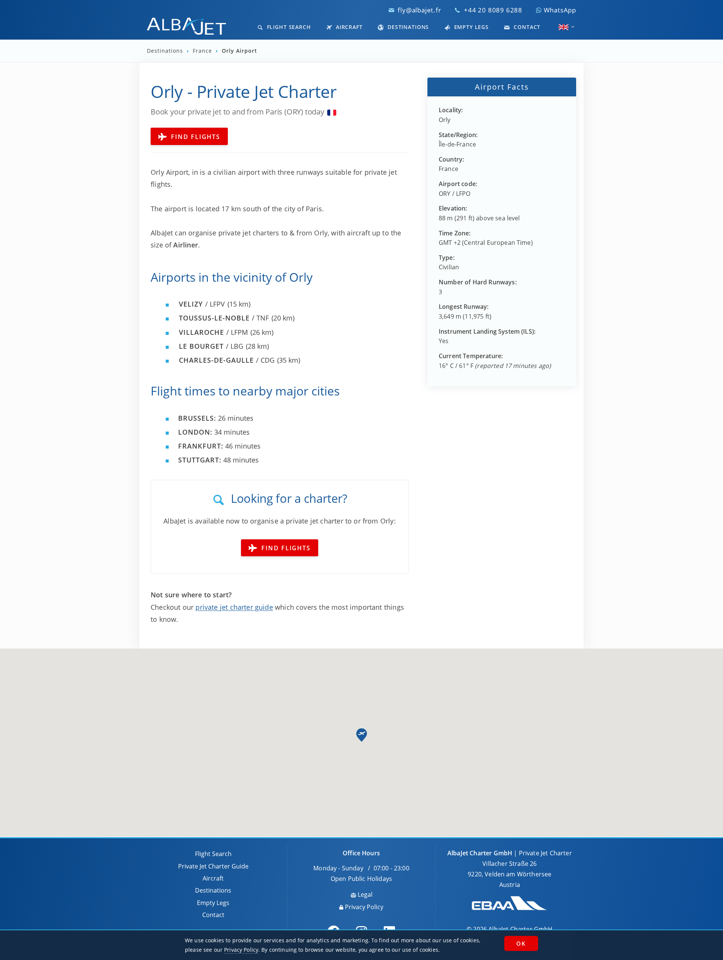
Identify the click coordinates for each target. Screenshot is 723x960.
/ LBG (211, 346)
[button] (361, 735)
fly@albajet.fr (419, 10)
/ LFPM (213, 332)
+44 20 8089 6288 (493, 10)
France (203, 50)
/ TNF (224, 317)
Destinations (407, 27)
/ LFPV (202, 303)
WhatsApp (559, 10)
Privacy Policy (363, 907)
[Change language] (563, 27)
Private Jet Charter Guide (213, 866)
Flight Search (288, 27)
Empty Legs (470, 27)
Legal (364, 894)
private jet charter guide (234, 607)
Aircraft (348, 27)
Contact (526, 27)
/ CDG (227, 360)
